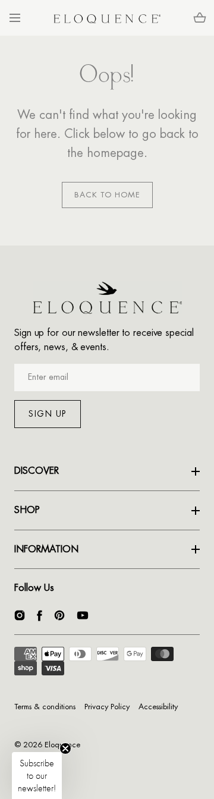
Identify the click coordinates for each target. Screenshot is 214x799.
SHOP (27, 510)
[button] (14, 18)
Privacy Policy (107, 706)
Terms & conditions (44, 706)
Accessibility (158, 706)
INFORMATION (46, 549)
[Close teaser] (65, 748)
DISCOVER (36, 471)
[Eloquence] (107, 17)
